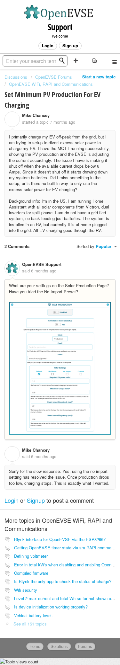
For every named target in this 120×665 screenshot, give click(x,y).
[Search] (63, 61)
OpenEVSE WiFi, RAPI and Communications (51, 84)
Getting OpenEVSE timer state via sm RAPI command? (66, 548)
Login (11, 500)
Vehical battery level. (33, 615)
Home (34, 646)
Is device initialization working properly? (51, 607)
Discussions (15, 77)
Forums (85, 646)
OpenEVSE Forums (53, 77)
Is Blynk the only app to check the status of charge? (62, 581)
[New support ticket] (76, 60)
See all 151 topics (30, 624)
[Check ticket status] (94, 60)
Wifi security (25, 590)
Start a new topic (99, 77)
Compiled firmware (31, 573)
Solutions (59, 646)
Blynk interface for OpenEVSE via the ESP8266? (60, 539)
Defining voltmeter (31, 556)
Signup (36, 500)
